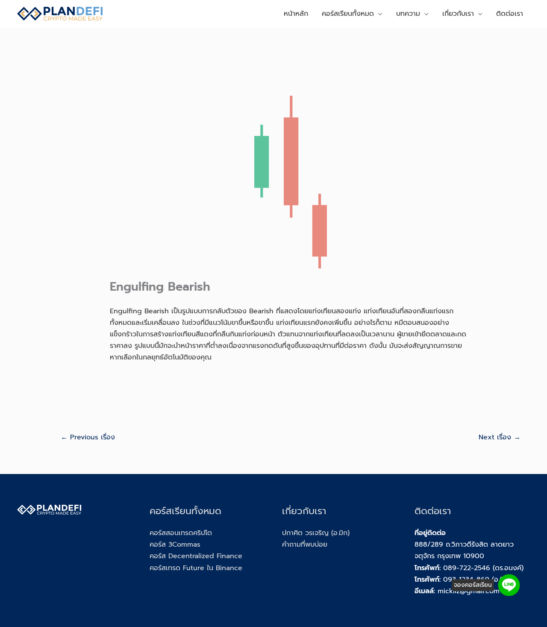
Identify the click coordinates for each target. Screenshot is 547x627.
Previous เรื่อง (88, 437)
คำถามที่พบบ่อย (304, 544)
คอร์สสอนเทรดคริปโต (181, 533)
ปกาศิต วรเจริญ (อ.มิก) (316, 533)
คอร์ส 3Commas (175, 544)
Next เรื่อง (500, 437)
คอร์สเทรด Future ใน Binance (196, 568)
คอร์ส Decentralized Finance (196, 556)
